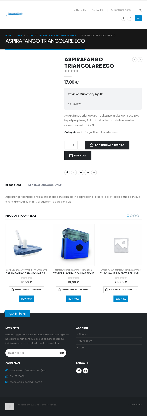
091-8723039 (17, 376)
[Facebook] (123, 18)
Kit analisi (87, 270)
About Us (81, 10)
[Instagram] (129, 18)
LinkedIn (81, 172)
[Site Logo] (15, 14)
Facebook (67, 172)
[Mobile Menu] (138, 18)
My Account (85, 340)
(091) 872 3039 (122, 10)
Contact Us (98, 10)
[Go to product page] (26, 244)
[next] (140, 59)
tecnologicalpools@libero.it (26, 381)
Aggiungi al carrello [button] (28, 289)
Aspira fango (84, 132)
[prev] (134, 59)
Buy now (80, 155)
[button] (140, 10)
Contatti (83, 334)
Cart (81, 347)
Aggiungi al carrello (109, 145)
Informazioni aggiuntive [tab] (44, 185)
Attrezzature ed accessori (106, 132)
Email (94, 172)
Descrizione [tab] (13, 185)
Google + (87, 172)
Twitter (74, 172)
